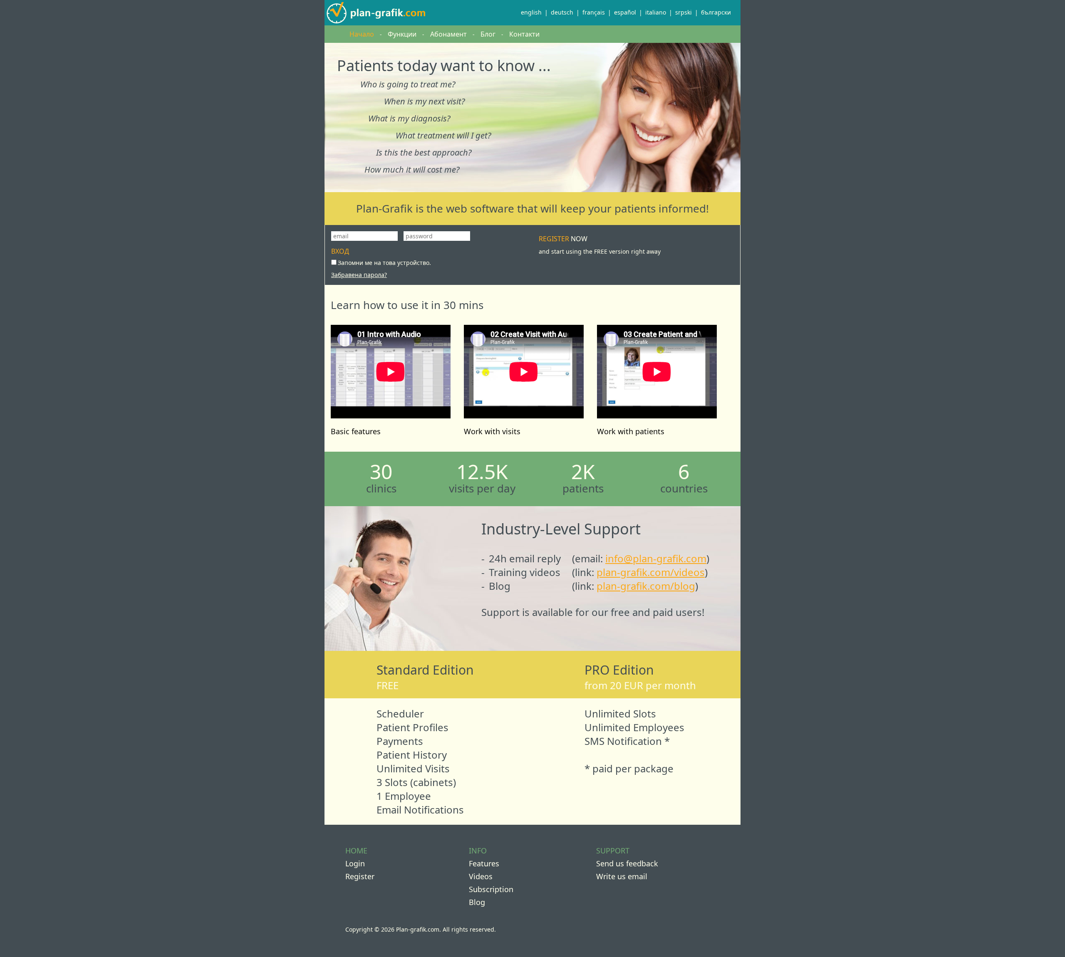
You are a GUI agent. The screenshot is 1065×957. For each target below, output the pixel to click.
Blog (499, 586)
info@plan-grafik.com (655, 558)
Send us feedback (627, 863)
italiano (655, 12)
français (593, 12)
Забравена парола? (359, 275)
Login (355, 863)
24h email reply (525, 558)
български (716, 12)
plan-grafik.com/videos (651, 572)
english (531, 12)
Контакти (524, 34)
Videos (481, 876)
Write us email (621, 876)
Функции (402, 34)
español (625, 12)
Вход (340, 251)
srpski (683, 12)
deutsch (562, 12)
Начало (361, 34)
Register (600, 244)
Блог (487, 34)
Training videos (524, 572)
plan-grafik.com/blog (646, 586)
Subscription (491, 889)
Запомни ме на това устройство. (384, 263)
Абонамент (448, 34)
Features (484, 863)
